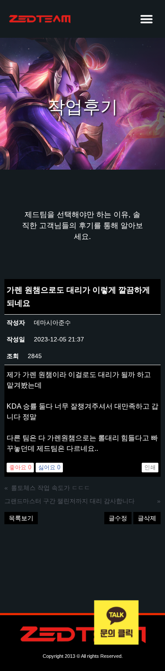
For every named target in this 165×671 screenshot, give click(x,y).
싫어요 (49, 467)
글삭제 (147, 518)
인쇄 (150, 467)
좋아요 (20, 467)
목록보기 (21, 518)
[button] (146, 19)
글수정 (118, 518)
